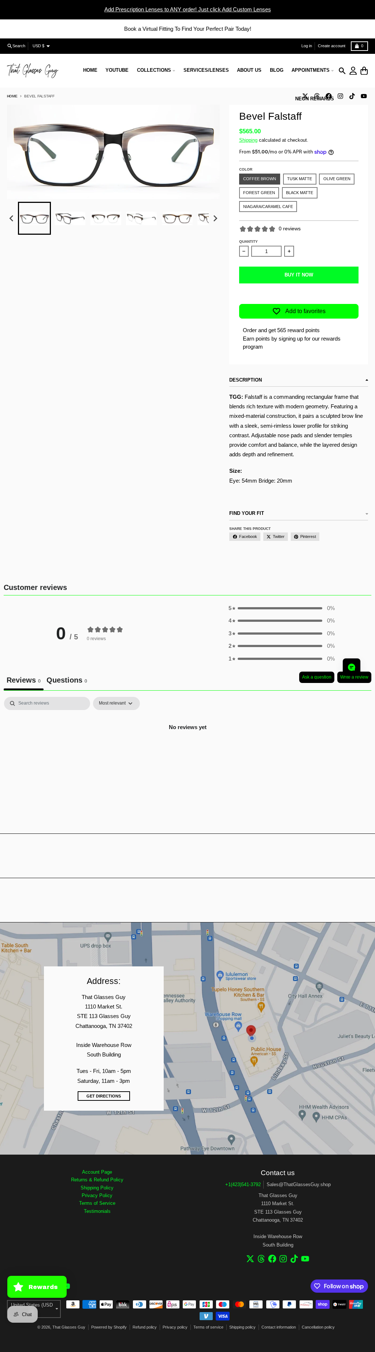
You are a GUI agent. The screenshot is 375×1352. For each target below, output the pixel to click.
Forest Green (259, 192)
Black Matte (299, 192)
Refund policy (145, 1327)
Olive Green (336, 179)
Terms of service (208, 1327)
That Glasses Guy (68, 1327)
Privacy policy (175, 1327)
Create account (331, 46)
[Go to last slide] (11, 219)
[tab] (67, 681)
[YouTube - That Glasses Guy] (363, 96)
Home (12, 96)
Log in (306, 46)
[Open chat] (351, 667)
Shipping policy (242, 1327)
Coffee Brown (259, 179)
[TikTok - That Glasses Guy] (352, 96)
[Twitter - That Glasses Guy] (250, 1259)
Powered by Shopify (109, 1327)
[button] (34, 218)
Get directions (103, 1096)
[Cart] (364, 71)
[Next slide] (215, 219)
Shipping (248, 140)
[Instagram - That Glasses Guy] (340, 96)
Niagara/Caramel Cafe (268, 206)
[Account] (353, 71)
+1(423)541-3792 (243, 1184)
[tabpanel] (187, 752)
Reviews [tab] (24, 680)
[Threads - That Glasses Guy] (261, 1259)
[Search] (342, 71)
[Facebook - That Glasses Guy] (272, 1259)
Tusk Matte (299, 179)
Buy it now (299, 275)
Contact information (278, 1327)
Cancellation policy (318, 1327)
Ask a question (316, 677)
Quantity (248, 241)
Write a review (354, 677)
